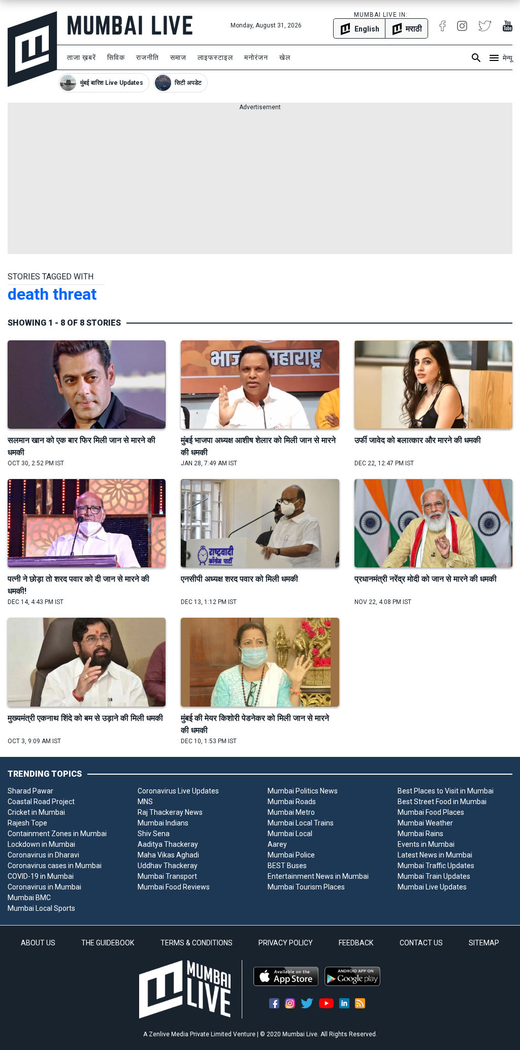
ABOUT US (38, 943)
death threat (52, 294)
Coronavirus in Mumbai (44, 887)
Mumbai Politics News (303, 791)
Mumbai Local (290, 834)
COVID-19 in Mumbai (41, 876)
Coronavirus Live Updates (178, 791)
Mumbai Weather (425, 823)
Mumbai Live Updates (432, 887)
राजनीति (147, 57)
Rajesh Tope (27, 823)
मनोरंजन (256, 57)
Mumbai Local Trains (301, 823)
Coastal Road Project (41, 802)
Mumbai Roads (292, 802)
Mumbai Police (291, 855)
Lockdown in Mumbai (41, 844)
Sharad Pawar (30, 791)
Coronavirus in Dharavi (43, 855)
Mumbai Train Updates (434, 876)
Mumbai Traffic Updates (436, 866)
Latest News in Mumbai (435, 855)
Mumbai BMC (29, 898)
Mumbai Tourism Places (306, 887)
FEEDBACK (356, 943)
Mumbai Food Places (431, 812)
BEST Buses (287, 866)
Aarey (277, 844)
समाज (178, 57)
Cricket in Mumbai (36, 812)
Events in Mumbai (426, 844)
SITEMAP (484, 943)
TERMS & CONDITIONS (196, 943)
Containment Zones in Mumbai (57, 834)
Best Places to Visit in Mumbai (446, 791)
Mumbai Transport (167, 876)
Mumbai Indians (163, 823)
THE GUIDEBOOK (107, 943)
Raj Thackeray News (170, 812)
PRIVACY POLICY (285, 943)
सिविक (116, 57)
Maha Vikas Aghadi (168, 855)
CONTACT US (421, 943)
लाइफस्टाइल (215, 57)
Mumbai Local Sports (41, 908)
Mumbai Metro (291, 812)
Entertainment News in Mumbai (318, 876)
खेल (284, 57)
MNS (145, 802)
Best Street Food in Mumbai (442, 802)
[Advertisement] (260, 183)
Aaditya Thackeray (168, 844)
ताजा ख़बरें (81, 57)
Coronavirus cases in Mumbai (55, 866)
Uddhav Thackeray (168, 866)
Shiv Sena (154, 834)
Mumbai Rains (420, 834)
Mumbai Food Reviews (174, 887)
